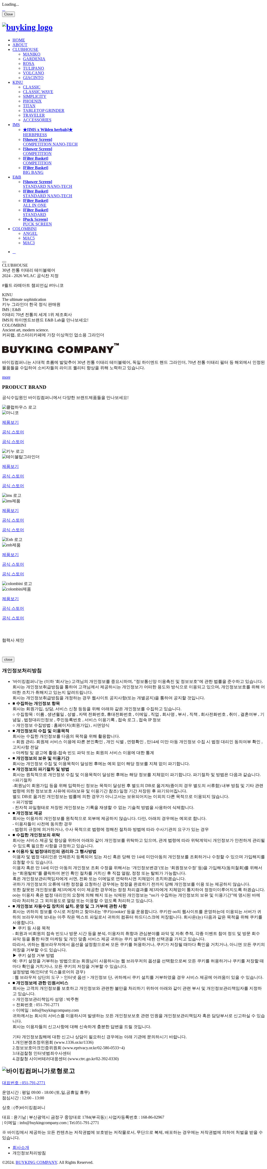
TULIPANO (33, 68)
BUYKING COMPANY (36, 1162)
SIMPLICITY (34, 96)
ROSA (28, 63)
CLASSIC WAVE (38, 92)
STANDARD (47, 184)
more (6, 377)
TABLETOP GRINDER (43, 110)
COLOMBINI (25, 228)
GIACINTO (33, 77)
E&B (17, 177)
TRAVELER (34, 115)
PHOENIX (32, 101)
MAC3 (29, 243)
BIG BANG (35, 170)
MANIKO (31, 54)
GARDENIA (34, 59)
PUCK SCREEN (37, 221)
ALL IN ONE (35, 202)
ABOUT (20, 45)
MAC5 (29, 238)
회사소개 (21, 1147)
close (8, 659)
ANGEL (30, 233)
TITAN (29, 106)
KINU (18, 82)
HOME (19, 40)
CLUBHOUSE (25, 49)
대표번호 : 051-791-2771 (23, 1083)
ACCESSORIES (37, 120)
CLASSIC (31, 87)
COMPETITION (50, 141)
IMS (16, 124)
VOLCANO (33, 73)
